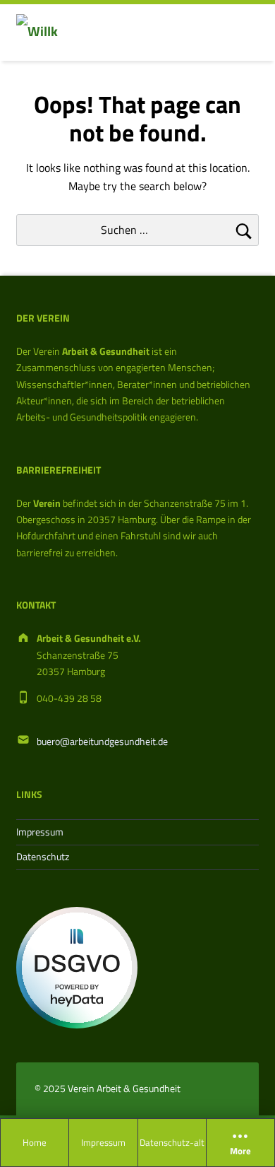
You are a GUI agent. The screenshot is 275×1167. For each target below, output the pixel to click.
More (240, 1151)
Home (35, 1142)
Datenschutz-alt (172, 1142)
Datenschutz (42, 856)
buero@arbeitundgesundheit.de (102, 741)
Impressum (103, 1142)
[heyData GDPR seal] (77, 967)
